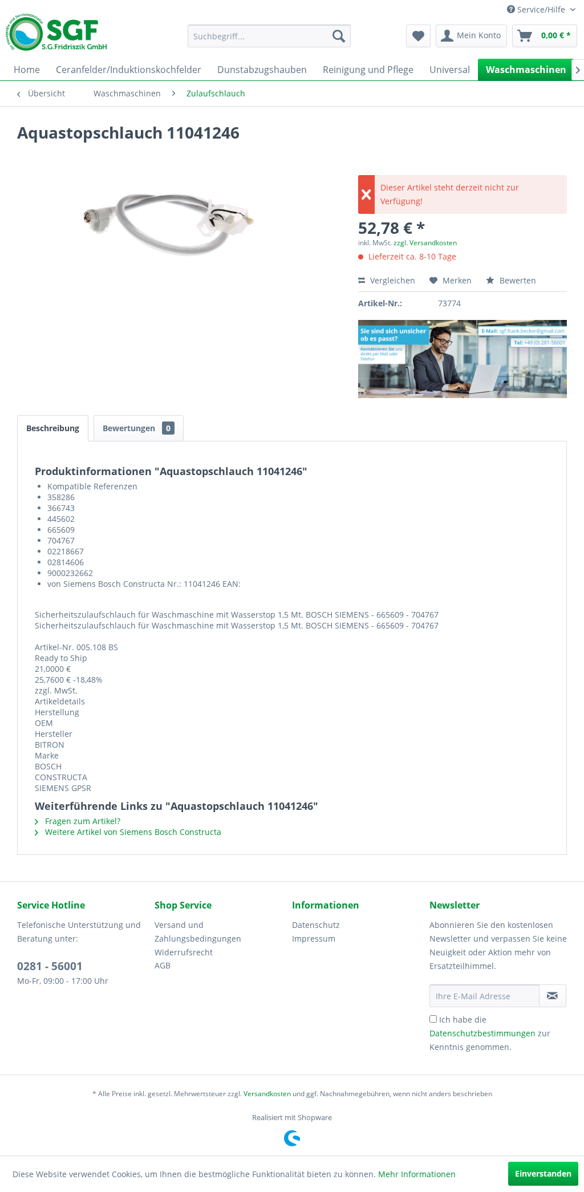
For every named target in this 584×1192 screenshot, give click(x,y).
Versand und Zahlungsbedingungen (198, 931)
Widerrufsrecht (184, 952)
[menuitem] (269, 36)
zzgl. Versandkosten (425, 243)
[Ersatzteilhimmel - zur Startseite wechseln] (56, 36)
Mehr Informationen (417, 1174)
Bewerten (516, 280)
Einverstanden (543, 1173)
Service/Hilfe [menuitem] (541, 9)
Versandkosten (267, 1093)
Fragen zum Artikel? (81, 821)
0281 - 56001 (50, 966)
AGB (163, 965)
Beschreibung (52, 428)
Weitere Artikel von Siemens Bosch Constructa (132, 831)
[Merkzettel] (418, 36)
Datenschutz (316, 924)
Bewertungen (137, 428)
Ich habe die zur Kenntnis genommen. (489, 1033)
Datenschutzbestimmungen (482, 1033)
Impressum (313, 938)
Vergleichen (391, 280)
